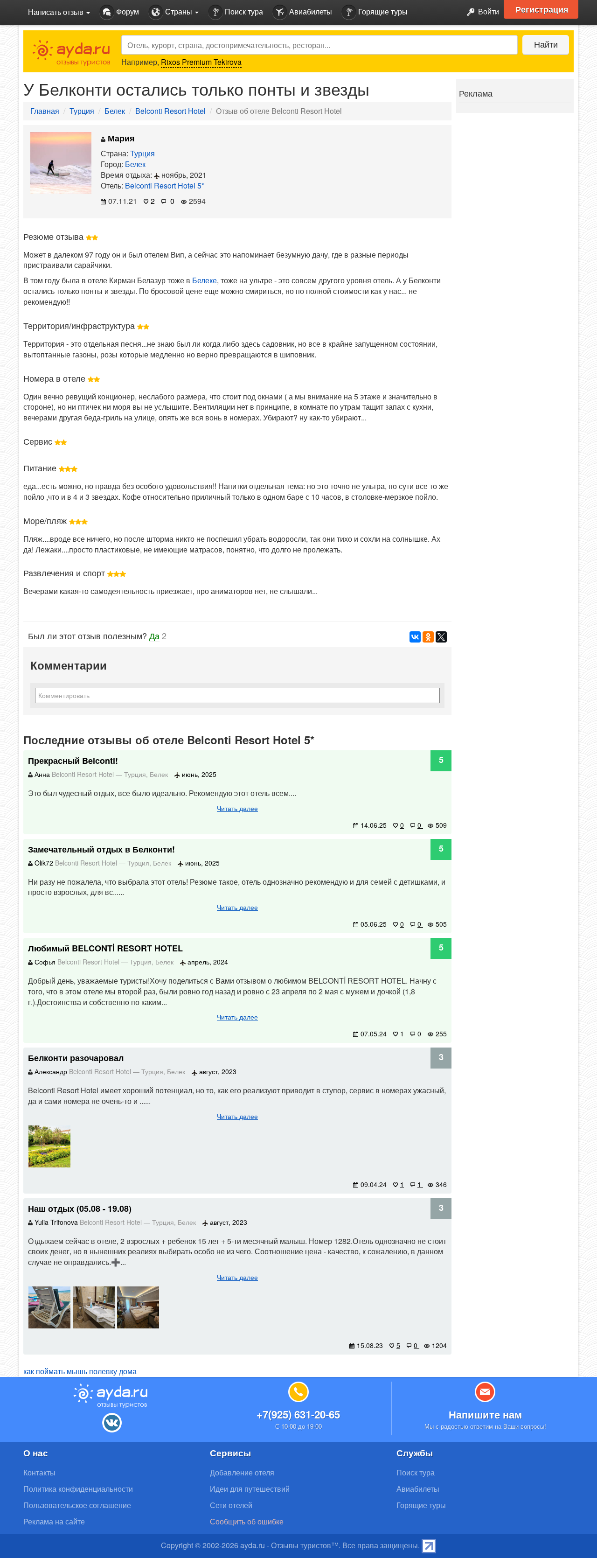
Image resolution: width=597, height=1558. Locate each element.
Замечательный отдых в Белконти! (101, 849)
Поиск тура (243, 11)
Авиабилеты (309, 11)
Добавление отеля (242, 1472)
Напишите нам (485, 1414)
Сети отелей (231, 1505)
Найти (546, 44)
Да (154, 635)
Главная (44, 110)
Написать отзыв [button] (56, 12)
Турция (81, 110)
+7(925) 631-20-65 (298, 1414)
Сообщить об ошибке (247, 1521)
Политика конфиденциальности (78, 1488)
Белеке (204, 280)
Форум (126, 11)
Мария (120, 138)
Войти (487, 11)
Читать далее (237, 808)
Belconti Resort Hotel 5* (164, 185)
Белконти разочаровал (76, 1058)
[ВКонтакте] (415, 637)
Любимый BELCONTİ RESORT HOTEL (105, 948)
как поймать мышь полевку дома (80, 1371)
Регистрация (542, 9)
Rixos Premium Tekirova (201, 61)
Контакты (39, 1472)
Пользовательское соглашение (77, 1505)
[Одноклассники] (428, 637)
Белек (114, 110)
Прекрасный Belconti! (73, 761)
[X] (441, 637)
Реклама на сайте (54, 1521)
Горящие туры (382, 11)
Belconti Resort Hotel (170, 110)
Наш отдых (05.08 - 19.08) (80, 1208)
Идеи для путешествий (250, 1488)
